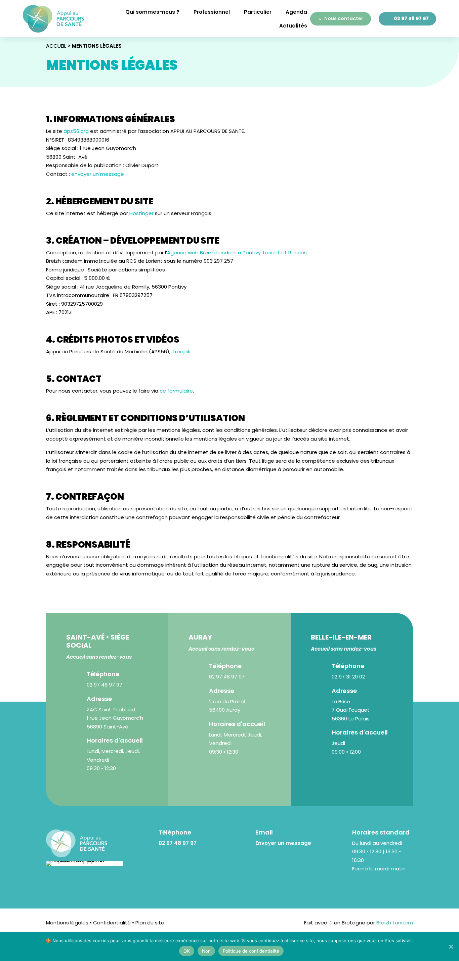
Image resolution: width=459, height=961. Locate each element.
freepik (181, 351)
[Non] (450, 946)
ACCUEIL (56, 45)
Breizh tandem (394, 922)
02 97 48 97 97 (411, 18)
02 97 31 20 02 (348, 676)
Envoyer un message (283, 843)
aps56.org (76, 131)
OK (186, 951)
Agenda (296, 11)
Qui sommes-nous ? (152, 11)
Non (206, 951)
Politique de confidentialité (251, 951)
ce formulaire (176, 390)
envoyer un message (97, 174)
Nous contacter (343, 18)
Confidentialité (111, 922)
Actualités (293, 25)
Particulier (258, 11)
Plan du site (149, 922)
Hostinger (141, 213)
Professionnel (212, 11)
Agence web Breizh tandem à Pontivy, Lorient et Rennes (237, 252)
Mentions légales (67, 922)
